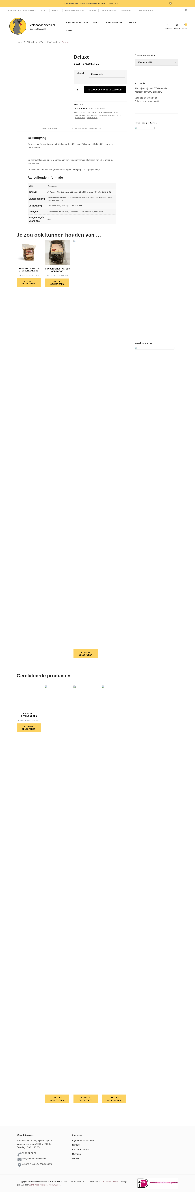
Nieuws (69, 31)
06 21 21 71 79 (29, 1153)
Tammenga (92, 118)
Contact (96, 22)
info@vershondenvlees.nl (34, 1159)
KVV (43, 10)
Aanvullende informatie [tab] (86, 129)
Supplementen (108, 10)
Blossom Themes (111, 1181)
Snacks (92, 10)
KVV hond (100, 109)
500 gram (79, 115)
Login (177, 28)
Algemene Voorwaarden (77, 22)
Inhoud (80, 73)
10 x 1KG (92, 113)
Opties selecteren (29, 282)
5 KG (116, 113)
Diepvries (91, 115)
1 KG (83, 113)
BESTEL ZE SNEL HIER (108, 3)
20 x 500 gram (105, 113)
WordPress (34, 1185)
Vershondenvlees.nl (42, 25)
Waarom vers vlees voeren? (22, 10)
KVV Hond (80, 118)
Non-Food (126, 10)
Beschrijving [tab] (50, 129)
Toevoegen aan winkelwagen (105, 90)
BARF (55, 10)
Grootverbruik (107, 115)
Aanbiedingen (145, 10)
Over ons (132, 22)
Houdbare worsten (74, 10)
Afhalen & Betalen (114, 22)
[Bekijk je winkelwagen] (184, 25)
